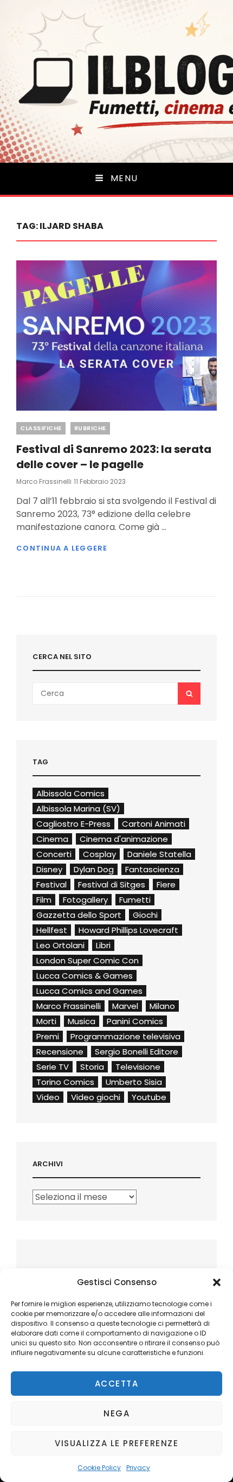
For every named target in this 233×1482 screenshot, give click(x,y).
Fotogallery (85, 899)
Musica (81, 1021)
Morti (46, 1021)
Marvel (125, 1006)
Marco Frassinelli (44, 481)
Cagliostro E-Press (73, 823)
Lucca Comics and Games (89, 990)
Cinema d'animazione (124, 839)
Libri (103, 945)
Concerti (54, 854)
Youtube (149, 1097)
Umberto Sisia (134, 1082)
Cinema (52, 839)
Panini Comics (135, 1021)
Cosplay (99, 854)
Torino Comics (65, 1082)
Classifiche (41, 428)
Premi (47, 1036)
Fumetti (135, 899)
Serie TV (52, 1066)
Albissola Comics (70, 793)
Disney (49, 869)
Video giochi (95, 1097)
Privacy (138, 1467)
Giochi (145, 915)
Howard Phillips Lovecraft (128, 930)
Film (43, 899)
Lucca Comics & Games (84, 975)
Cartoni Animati (153, 823)
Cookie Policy (99, 1467)
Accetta (117, 1383)
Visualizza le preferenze (116, 1443)
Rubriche (90, 428)
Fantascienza (152, 869)
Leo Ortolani (60, 945)
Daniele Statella (159, 854)
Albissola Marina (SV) (78, 808)
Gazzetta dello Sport (78, 915)
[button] (216, 1282)
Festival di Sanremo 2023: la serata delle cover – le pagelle (113, 457)
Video (48, 1097)
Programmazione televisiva (125, 1036)
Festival (51, 884)
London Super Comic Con (87, 960)
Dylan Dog (94, 869)
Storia (92, 1066)
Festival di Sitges (111, 884)
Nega (116, 1413)
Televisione (137, 1066)
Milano (162, 1006)
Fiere (166, 884)
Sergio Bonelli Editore (136, 1051)
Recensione (59, 1051)
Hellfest (51, 930)
